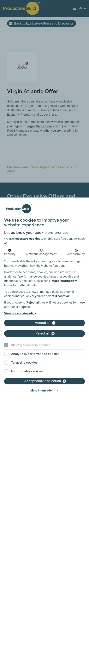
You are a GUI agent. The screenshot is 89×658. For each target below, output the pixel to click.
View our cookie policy (20, 313)
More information (41, 390)
